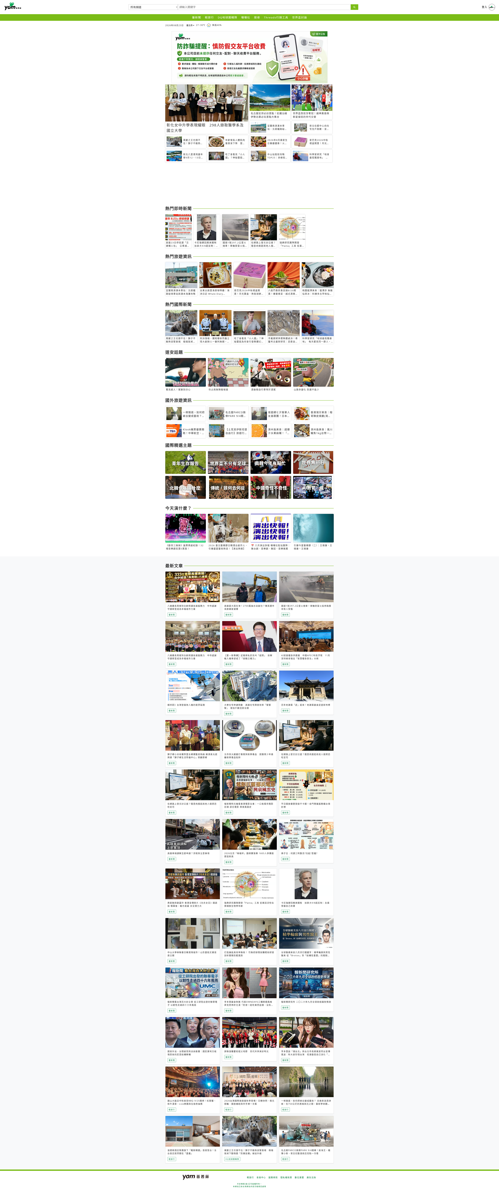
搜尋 (257, 17)
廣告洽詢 (311, 1177)
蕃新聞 (196, 17)
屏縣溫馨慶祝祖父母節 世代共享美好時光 (246, 1051)
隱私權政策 (286, 1177)
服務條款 (273, 1177)
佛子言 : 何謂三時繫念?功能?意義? (299, 853)
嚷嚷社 (245, 17)
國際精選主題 (178, 445)
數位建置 (299, 1177)
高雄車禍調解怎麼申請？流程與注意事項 (189, 853)
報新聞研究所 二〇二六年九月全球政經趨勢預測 (306, 1001)
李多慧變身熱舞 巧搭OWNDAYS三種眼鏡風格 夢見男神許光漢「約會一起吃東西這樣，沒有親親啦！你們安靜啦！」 (248, 1005)
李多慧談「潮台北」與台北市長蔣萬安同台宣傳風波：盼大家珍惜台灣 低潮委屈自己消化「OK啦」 (306, 1054)
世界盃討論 (299, 17)
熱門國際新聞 (178, 304)
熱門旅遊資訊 (178, 256)
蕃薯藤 (12, 6)
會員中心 (261, 1177)
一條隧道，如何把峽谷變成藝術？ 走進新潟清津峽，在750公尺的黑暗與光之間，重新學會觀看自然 (306, 1103)
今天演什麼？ (178, 508)
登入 (484, 7)
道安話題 (174, 352)
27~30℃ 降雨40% (209, 25)
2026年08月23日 (174, 25)
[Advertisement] (243, 184)
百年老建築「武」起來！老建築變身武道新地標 (305, 704)
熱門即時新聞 (178, 208)
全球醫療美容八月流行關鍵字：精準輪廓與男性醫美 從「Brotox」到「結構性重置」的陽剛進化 (305, 955)
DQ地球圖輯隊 (227, 17)
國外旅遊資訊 (178, 400)
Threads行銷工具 (276, 17)
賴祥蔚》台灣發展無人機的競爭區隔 (186, 704)
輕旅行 (209, 17)
